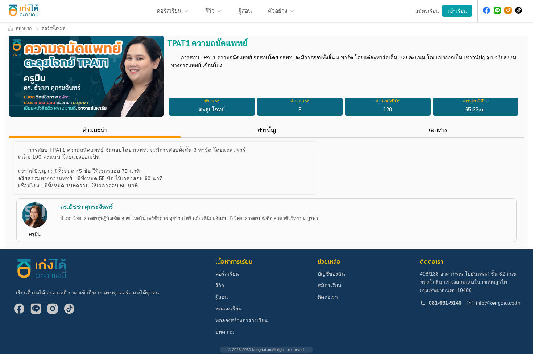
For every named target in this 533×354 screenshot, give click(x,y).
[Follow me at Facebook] (486, 11)
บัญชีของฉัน (331, 274)
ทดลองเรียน (228, 309)
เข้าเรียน (457, 11)
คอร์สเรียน (227, 274)
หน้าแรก (24, 28)
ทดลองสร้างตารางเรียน (241, 320)
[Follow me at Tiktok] (518, 11)
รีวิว (210, 11)
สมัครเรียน (330, 285)
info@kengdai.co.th (498, 303)
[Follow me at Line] (497, 11)
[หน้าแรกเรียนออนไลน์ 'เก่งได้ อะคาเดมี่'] (23, 11)
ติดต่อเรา (328, 297)
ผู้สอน (221, 297)
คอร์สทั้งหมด (54, 28)
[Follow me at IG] (508, 11)
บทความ (224, 332)
